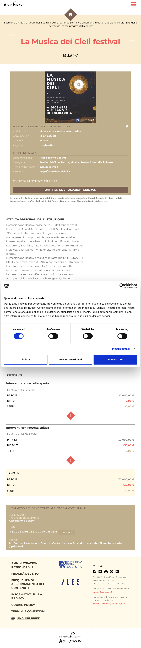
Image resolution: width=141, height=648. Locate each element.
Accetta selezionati (70, 359)
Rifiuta (26, 359)
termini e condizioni (28, 611)
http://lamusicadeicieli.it (55, 171)
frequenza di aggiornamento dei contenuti (27, 584)
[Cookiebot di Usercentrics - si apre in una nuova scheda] (122, 285)
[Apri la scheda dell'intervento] (70, 415)
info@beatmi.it (49, 166)
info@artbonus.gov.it (102, 592)
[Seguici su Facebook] (94, 571)
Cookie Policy (23, 605)
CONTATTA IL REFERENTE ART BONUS (35, 181)
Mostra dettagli (121, 348)
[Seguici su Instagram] (111, 571)
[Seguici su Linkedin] (117, 571)
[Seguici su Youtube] (106, 571)
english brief (28, 618)
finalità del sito (25, 573)
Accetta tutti (115, 359)
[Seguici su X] (100, 571)
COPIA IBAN (66, 532)
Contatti (98, 566)
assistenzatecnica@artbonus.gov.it (109, 603)
